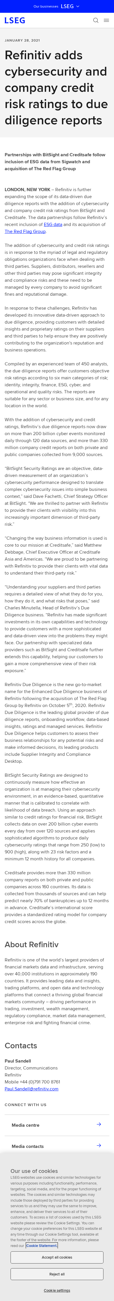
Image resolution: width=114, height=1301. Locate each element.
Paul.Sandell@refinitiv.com (31, 1088)
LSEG (67, 6)
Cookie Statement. (41, 1245)
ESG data (53, 224)
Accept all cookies (57, 1257)
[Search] (96, 20)
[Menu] (106, 20)
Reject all (57, 1274)
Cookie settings (57, 1290)
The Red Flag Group (25, 231)
